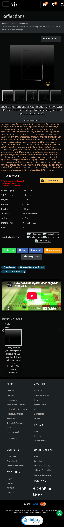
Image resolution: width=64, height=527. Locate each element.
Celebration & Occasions (17, 409)
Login (36, 431)
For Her (10, 391)
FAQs (36, 456)
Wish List (11, 492)
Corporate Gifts (13, 432)
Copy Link (37, 250)
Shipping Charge (33, 257)
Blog (36, 400)
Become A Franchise (16, 466)
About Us (38, 391)
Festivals (10, 395)
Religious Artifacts (15, 414)
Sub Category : (7, 195)
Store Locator (13, 461)
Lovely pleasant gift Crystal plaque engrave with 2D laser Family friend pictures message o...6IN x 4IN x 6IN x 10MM (13, 360)
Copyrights (38, 461)
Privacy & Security (42, 466)
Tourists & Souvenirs (15, 423)
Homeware (12, 400)
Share (23, 250)
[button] (31, 520)
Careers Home (40, 441)
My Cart (10, 488)
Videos (37, 409)
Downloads (39, 414)
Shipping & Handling (43, 470)
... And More (12, 438)
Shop (13, 24)
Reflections (23, 24)
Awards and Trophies (16, 405)
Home (5, 24)
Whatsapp (9, 250)
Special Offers (40, 405)
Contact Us (11, 456)
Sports (9, 428)
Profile (37, 418)
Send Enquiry (54, 250)
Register (37, 436)
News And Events (41, 395)
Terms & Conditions (42, 475)
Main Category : (8, 191)
